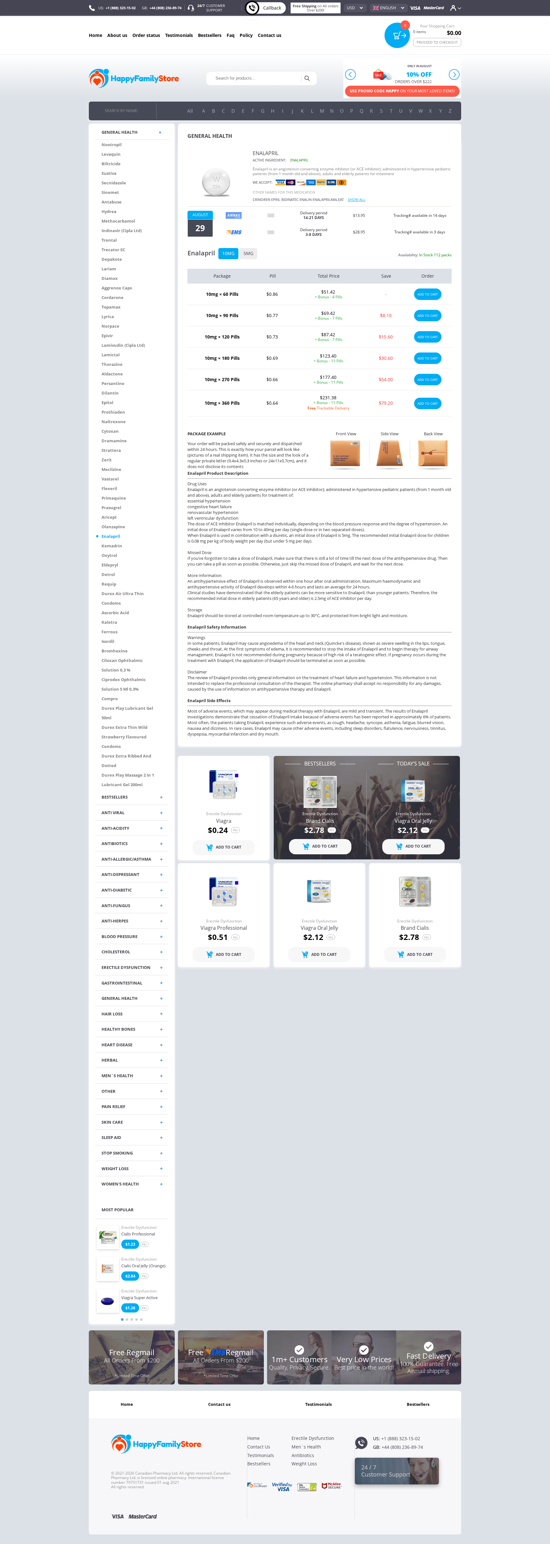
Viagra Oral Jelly (413, 821)
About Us (117, 35)
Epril (275, 199)
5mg (248, 253)
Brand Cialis (320, 821)
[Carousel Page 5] (141, 1319)
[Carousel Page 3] (131, 1319)
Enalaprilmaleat (328, 199)
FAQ (231, 35)
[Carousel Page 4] (136, 1319)
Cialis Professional (138, 1234)
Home (95, 35)
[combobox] (355, 8)
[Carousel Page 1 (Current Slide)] (122, 1319)
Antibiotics (303, 1455)
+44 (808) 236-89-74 (165, 7)
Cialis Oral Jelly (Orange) (143, 1266)
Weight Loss (304, 1464)
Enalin (306, 199)
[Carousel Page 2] (127, 1319)
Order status (146, 35)
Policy (246, 35)
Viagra (223, 821)
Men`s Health (306, 1447)
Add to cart (428, 294)
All (190, 111)
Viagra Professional (224, 928)
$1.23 (130, 1244)
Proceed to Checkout (437, 42)
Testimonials (179, 35)
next (454, 74)
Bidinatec (290, 199)
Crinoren (261, 199)
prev (350, 74)
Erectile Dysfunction (139, 1227)
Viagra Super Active (139, 1297)
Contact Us (269, 35)
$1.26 (130, 1308)
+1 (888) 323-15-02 (121, 7)
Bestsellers (210, 35)
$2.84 (130, 1276)
